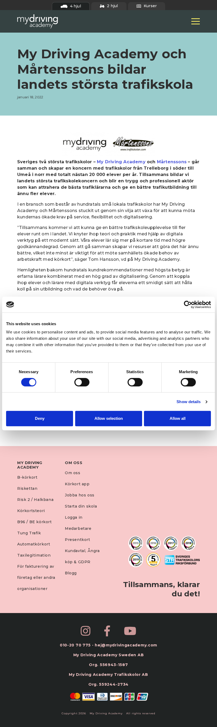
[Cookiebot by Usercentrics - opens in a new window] (188, 305)
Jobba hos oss (79, 495)
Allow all (178, 418)
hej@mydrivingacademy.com (126, 645)
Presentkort (77, 539)
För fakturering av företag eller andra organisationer (36, 577)
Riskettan (27, 488)
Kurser (150, 5)
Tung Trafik (29, 533)
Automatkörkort (33, 544)
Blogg (71, 573)
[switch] (81, 382)
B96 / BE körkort (34, 521)
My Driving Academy (121, 161)
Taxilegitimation (34, 555)
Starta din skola (81, 506)
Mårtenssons (172, 161)
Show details (189, 401)
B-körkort (27, 477)
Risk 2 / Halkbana (35, 499)
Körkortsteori (31, 510)
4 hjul (75, 6)
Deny (39, 418)
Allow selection (108, 418)
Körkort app (77, 484)
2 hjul (112, 5)
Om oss (72, 472)
